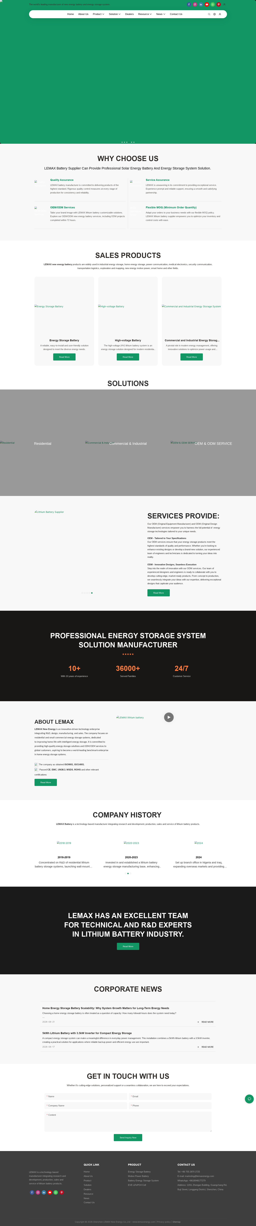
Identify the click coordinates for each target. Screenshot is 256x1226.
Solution (87, 1185)
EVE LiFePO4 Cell (137, 1185)
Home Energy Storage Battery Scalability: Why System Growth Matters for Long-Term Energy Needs (105, 1008)
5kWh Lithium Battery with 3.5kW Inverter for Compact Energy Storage (87, 1033)
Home (87, 1171)
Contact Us (89, 1202)
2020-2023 (128, 857)
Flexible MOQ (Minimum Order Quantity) (171, 207)
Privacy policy (164, 1222)
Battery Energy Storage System (143, 1180)
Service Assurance (157, 179)
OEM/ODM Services (62, 207)
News (86, 1198)
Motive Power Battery (138, 1176)
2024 (195, 857)
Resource (88, 1194)
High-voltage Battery (128, 340)
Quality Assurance (61, 179)
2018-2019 (60, 857)
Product (87, 1180)
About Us (88, 1176)
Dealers (87, 1189)
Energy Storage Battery (64, 340)
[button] (122, 142)
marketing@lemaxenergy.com (199, 1176)
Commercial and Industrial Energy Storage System (192, 340)
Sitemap (176, 1222)
